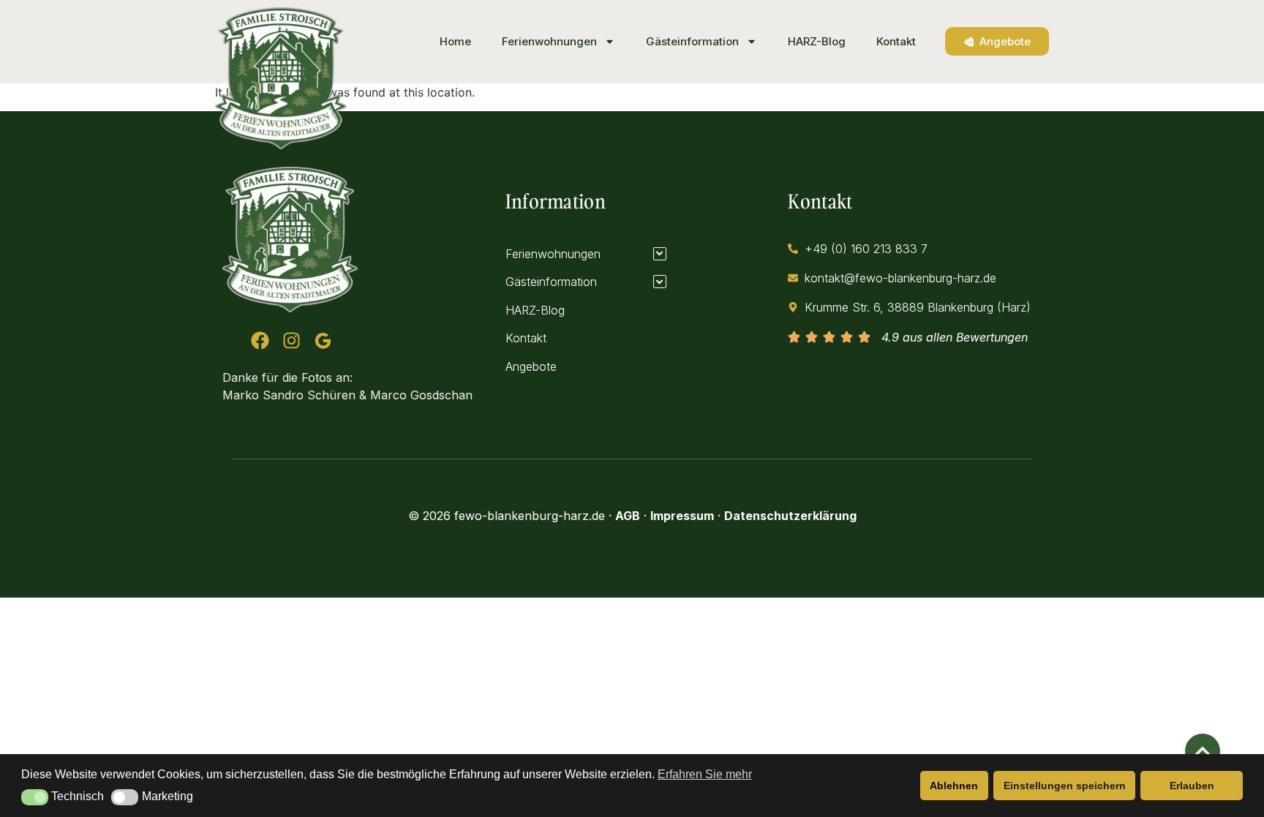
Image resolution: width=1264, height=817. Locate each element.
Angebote (531, 366)
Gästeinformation (692, 41)
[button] (34, 797)
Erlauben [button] (1192, 785)
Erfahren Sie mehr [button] (705, 774)
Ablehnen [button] (954, 785)
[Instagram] (291, 340)
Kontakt (896, 41)
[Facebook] (260, 340)
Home (455, 41)
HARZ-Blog (817, 41)
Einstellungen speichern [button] (1065, 785)
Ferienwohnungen (549, 41)
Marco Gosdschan (421, 395)
